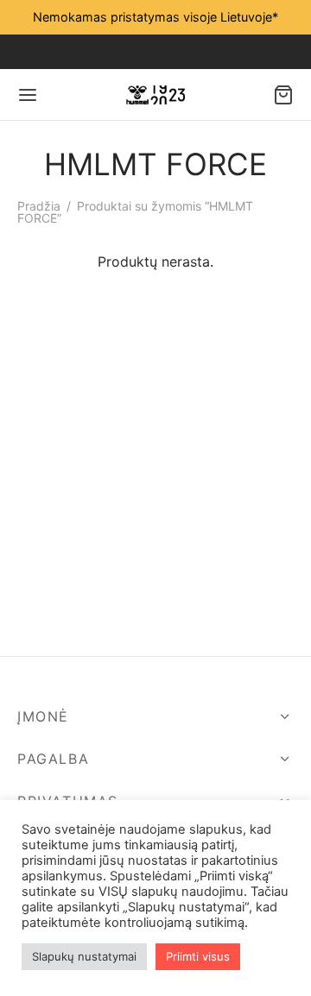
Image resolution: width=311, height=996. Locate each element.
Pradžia (38, 206)
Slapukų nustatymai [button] (84, 956)
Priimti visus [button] (198, 956)
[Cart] (283, 95)
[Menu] (27, 94)
